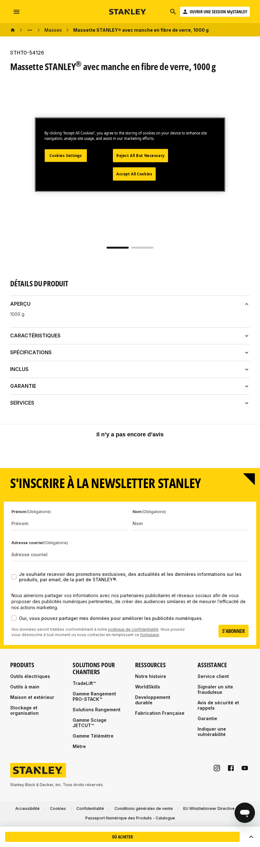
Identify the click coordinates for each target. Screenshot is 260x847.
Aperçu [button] (20, 304)
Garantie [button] (23, 386)
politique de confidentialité (133, 629)
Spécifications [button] (31, 352)
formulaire (149, 634)
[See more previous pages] (30, 30)
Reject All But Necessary (140, 155)
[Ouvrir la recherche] (173, 11)
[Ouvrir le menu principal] (16, 11)
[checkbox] (13, 576)
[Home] (12, 30)
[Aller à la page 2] (142, 248)
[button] (251, 837)
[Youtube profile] (245, 768)
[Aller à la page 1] (118, 248)
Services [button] (22, 403)
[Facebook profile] (231, 768)
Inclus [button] (19, 369)
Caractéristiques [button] (35, 335)
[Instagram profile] (217, 768)
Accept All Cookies (134, 173)
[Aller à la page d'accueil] (128, 11)
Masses (53, 30)
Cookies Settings (65, 155)
